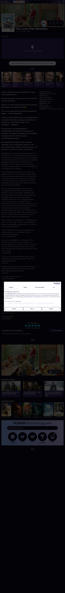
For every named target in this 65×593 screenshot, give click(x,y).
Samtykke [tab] (11, 287)
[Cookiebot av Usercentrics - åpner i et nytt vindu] (54, 283)
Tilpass (31, 308)
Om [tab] (54, 287)
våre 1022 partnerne (12, 293)
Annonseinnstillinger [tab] (39, 287)
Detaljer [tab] (25, 287)
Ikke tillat (14, 308)
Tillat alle (51, 308)
